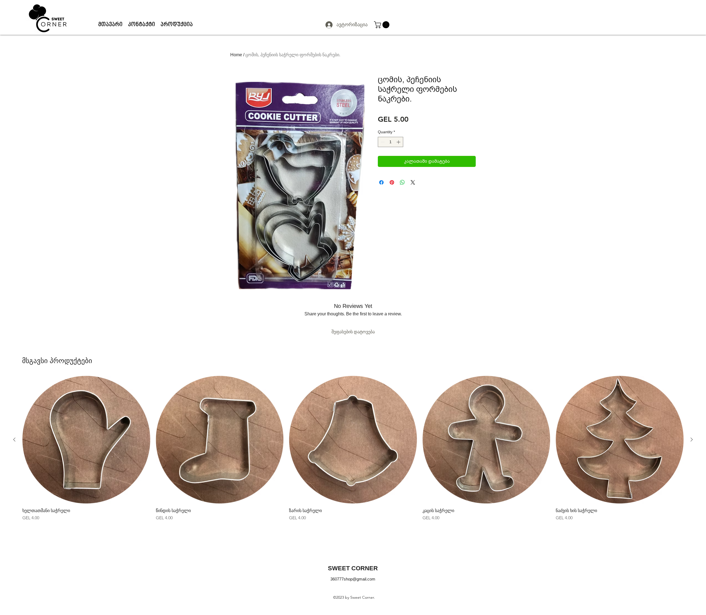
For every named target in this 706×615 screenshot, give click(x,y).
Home (236, 54)
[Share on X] (413, 182)
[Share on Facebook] (381, 182)
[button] (382, 24)
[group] (353, 449)
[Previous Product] (14, 439)
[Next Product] (691, 439)
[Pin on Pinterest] (392, 182)
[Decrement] (382, 142)
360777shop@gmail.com (352, 579)
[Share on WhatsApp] (402, 182)
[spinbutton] (390, 142)
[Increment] (398, 142)
